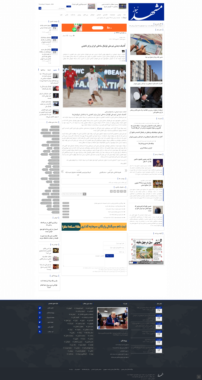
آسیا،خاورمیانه (54, 130)
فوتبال (120, 37)
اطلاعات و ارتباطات (53, 142)
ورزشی (79, 15)
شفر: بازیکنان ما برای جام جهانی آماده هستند (45, 96)
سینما (57, 182)
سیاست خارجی (54, 176)
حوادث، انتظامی (54, 163)
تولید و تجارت (54, 154)
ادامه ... (100, 9)
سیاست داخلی (54, 179)
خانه (124, 15)
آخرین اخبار (55, 127)
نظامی (56, 203)
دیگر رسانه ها (54, 170)
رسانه (45, 170)
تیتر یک (45, 154)
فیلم (61, 15)
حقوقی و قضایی (54, 160)
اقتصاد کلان (55, 145)
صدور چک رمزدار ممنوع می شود (154, 57)
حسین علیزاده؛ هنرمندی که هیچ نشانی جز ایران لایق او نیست (143, 209)
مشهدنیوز (118, 120)
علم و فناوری (55, 185)
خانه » (123, 37)
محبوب (55, 70)
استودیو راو (77, 369)
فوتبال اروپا (55, 194)
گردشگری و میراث (53, 209)
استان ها (56, 139)
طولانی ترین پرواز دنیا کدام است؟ (120, 348)
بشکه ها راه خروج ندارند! (146, 144)
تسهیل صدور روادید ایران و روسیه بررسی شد (45, 27)
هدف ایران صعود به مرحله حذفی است (115, 209)
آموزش (45, 130)
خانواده (56, 166)
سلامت (49, 173)
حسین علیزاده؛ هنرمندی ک (113, 18)
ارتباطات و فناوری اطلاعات (51, 136)
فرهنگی (92, 15)
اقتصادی (105, 15)
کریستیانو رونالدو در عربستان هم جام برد (114, 206)
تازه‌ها (49, 70)
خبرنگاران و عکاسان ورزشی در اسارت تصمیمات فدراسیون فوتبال (109, 203)
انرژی (57, 148)
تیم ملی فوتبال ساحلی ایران (118, 117)
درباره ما (71, 369)
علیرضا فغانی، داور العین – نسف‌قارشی (110, 171)
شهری (49, 182)
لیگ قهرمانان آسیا (53, 197)
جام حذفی (55, 157)
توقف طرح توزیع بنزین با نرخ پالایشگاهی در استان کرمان (143, 348)
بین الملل (85, 15)
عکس (66, 15)
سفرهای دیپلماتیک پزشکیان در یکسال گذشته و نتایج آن (146, 132)
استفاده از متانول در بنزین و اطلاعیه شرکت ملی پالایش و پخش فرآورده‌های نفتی (143, 324)
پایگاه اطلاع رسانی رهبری (127, 369)
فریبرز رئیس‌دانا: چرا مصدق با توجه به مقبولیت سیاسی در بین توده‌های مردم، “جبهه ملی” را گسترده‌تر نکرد (49, 78)
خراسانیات (112, 15)
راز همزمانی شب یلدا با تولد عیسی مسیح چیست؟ (45, 267)
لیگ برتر (46, 194)
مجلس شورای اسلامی (96, 369)
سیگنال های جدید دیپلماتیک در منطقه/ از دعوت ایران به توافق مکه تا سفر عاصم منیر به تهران (45, 54)
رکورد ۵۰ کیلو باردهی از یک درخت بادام (118, 354)
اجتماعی (99, 15)
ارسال (64, 36)
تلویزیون (47, 151)
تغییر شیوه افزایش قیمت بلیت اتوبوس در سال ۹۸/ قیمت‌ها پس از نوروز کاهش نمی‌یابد (48, 113)
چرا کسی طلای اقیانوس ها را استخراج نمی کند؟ (45, 250)
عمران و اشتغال (54, 188)
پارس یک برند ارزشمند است (48, 281)
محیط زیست (47, 200)
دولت (48, 166)
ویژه (49, 206)
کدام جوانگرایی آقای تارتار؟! (79, 4)
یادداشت (73, 15)
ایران (50, 148)
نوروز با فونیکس (123, 351)
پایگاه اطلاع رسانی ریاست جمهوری (111, 369)
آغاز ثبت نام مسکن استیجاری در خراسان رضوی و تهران (148, 83)
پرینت (71, 36)
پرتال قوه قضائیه (85, 369)
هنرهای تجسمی (46, 203)
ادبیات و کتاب (46, 133)
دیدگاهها (43, 70)
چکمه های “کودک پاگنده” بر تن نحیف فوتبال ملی (45, 104)
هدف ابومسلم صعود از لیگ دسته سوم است (113, 217)
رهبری (56, 173)
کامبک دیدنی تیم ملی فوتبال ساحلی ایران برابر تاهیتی (103, 46)
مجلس (56, 200)
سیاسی (119, 15)
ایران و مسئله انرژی (146, 148)
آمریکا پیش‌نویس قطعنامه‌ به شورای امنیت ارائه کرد (78, 172)
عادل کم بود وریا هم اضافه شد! (117, 215)
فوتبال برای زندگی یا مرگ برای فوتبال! (45, 87)
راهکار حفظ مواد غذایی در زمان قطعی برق (45, 258)
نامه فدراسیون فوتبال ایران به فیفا (116, 212)
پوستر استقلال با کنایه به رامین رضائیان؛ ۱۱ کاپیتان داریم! (110, 5)
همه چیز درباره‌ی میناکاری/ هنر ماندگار (119, 357)
